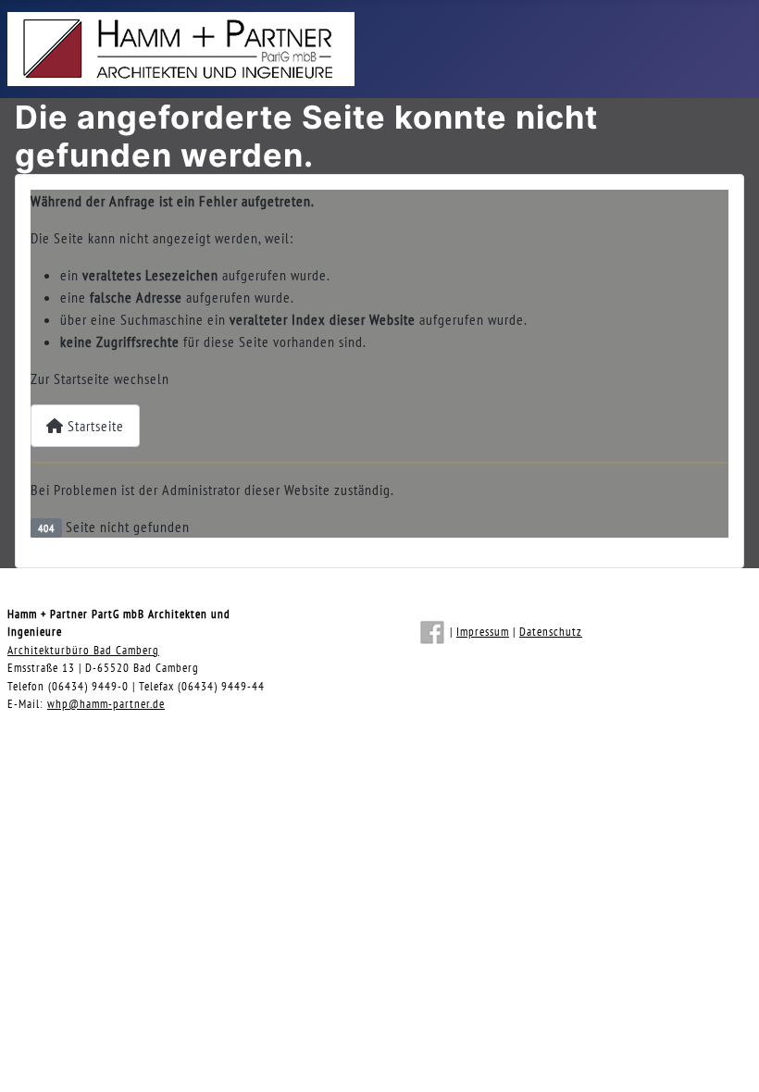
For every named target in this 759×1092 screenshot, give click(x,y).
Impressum (482, 631)
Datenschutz (550, 631)
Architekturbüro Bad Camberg (83, 650)
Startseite (94, 425)
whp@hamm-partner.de (106, 704)
